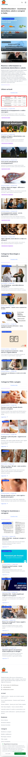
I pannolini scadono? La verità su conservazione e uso (13, 709)
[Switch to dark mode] (22, 2)
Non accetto (8, 753)
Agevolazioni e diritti (6, 42)
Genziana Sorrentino (5, 159)
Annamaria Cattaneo (5, 211)
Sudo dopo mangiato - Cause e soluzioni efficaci (12, 706)
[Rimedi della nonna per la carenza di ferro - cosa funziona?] (14, 28)
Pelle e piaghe (5, 392)
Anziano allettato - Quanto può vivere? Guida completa (13, 704)
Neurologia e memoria (6, 266)
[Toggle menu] (25, 2)
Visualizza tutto (14, 92)
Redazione (4, 717)
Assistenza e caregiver (6, 523)
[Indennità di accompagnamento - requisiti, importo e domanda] (14, 46)
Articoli (3, 693)
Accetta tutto (20, 753)
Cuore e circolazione (5, 741)
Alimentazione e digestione (8, 18)
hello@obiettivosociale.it (8, 689)
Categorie (4, 729)
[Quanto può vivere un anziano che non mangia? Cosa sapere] (14, 57)
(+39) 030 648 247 (7, 687)
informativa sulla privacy (17, 751)
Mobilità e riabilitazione (6, 734)
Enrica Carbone (4, 108)
